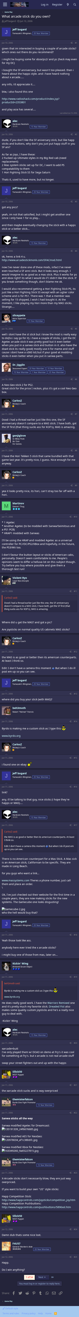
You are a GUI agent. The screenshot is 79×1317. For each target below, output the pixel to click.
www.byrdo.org (11, 735)
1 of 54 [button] (29, 1277)
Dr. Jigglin (18, 364)
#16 (75, 786)
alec (14, 121)
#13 (75, 693)
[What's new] (67, 4)
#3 (76, 201)
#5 (76, 328)
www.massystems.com (15, 880)
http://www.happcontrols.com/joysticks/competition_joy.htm (38, 1200)
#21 (75, 1085)
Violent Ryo (19, 578)
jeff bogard (10, 21)
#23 (75, 1172)
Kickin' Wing (20, 963)
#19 (75, 977)
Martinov (18, 503)
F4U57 (16, 1243)
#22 (75, 1112)
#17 (75, 825)
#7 (76, 414)
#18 (75, 935)
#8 (76, 450)
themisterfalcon (22, 1099)
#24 (75, 1229)
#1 (76, 43)
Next (41, 1277)
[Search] (74, 4)
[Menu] (5, 4)
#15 (75, 758)
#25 (75, 1257)
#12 (75, 651)
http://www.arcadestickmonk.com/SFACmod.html (32, 260)
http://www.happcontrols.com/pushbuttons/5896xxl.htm (36, 1207)
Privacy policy (28, 1313)
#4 (76, 251)
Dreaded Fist (56, 1006)
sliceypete (18, 315)
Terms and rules (11, 1313)
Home (48, 1313)
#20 (75, 1043)
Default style (11, 1308)
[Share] (71, 43)
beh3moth (19, 708)
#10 (75, 516)
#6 (76, 379)
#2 (76, 134)
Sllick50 (17, 1071)
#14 (75, 721)
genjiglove (19, 435)
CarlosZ (17, 400)
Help (40, 1313)
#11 (75, 591)
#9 (76, 485)
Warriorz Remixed (58, 1003)
